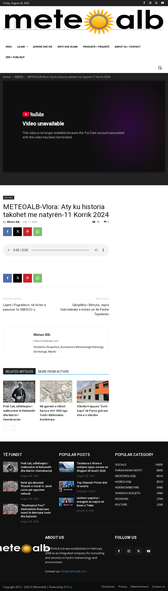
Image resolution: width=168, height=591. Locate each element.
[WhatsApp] (37, 231)
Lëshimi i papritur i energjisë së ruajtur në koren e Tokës (90, 502)
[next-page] (13, 428)
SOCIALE (8, 197)
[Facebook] (144, 3)
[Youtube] (162, 3)
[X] (156, 3)
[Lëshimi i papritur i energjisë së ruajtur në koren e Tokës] (66, 501)
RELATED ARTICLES (19, 371)
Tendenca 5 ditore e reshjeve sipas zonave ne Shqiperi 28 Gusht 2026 (92, 467)
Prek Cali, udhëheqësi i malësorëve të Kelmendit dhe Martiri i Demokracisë (36, 467)
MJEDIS (19, 77)
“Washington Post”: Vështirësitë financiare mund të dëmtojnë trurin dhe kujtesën (36, 511)
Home (6, 77)
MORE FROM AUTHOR (53, 371)
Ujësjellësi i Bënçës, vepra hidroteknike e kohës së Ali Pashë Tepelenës (85, 309)
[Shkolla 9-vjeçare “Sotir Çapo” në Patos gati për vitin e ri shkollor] (93, 392)
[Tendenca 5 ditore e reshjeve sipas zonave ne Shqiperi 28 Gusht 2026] (66, 467)
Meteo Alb (13, 221)
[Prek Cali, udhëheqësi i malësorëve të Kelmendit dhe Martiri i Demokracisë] (19, 392)
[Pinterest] (27, 231)
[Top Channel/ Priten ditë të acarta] (66, 486)
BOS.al (68, 587)
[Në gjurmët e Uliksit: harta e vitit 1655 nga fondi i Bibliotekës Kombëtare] (56, 392)
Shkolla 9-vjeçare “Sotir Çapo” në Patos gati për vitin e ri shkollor (92, 411)
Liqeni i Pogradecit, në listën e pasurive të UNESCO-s (24, 307)
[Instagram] (150, 3)
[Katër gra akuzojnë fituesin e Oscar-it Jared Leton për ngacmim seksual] (10, 486)
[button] (160, 68)
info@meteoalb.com (73, 571)
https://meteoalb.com (45, 340)
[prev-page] (6, 428)
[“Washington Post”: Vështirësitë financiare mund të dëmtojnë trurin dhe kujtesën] (10, 509)
